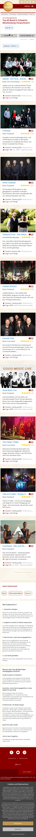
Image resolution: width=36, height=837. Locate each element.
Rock (4, 593)
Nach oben (27, 772)
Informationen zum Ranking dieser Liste (24, 572)
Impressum (12, 758)
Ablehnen (18, 829)
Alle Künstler (4, 14)
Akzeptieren (18, 823)
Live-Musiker (13, 14)
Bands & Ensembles (23, 14)
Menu (27, 6)
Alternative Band (15, 593)
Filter (7, 35)
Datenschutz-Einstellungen (18, 834)
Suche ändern (26, 36)
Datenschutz (23, 758)
